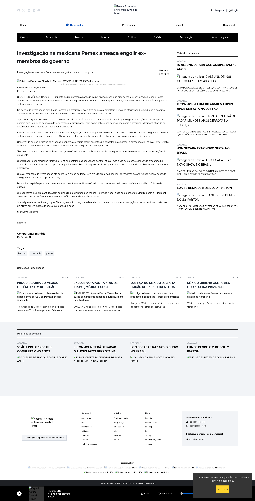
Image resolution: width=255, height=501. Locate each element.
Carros (24, 37)
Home (23, 25)
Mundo (79, 37)
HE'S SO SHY (54, 491)
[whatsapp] (26, 237)
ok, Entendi (223, 489)
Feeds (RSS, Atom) (153, 440)
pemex (49, 253)
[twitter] (22, 237)
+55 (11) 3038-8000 (197, 439)
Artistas (117, 431)
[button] (18, 10)
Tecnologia (185, 37)
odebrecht (36, 253)
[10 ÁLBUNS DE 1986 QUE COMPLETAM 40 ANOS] (207, 78)
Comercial (229, 25)
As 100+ (117, 440)
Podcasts (179, 25)
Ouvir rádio (76, 25)
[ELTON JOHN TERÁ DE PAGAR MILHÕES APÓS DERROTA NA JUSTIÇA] (207, 120)
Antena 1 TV (119, 427)
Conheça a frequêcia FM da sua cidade (44, 437)
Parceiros (149, 418)
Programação (119, 422)
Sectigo (148, 435)
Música (105, 37)
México (22, 253)
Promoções (128, 25)
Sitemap (148, 427)
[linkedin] (30, 237)
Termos (148, 444)
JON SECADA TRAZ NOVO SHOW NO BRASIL (203, 151)
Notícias (85, 422)
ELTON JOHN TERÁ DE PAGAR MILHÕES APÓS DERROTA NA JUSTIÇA (205, 107)
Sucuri (148, 431)
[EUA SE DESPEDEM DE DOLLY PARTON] (207, 197)
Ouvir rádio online (121, 418)
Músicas (117, 435)
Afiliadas (85, 431)
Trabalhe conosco (89, 444)
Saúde (157, 37)
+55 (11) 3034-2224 (197, 422)
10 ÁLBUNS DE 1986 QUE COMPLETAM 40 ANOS (207, 67)
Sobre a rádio (87, 418)
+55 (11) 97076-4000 (197, 426)
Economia (51, 37)
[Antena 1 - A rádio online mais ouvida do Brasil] (127, 10)
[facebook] (18, 237)
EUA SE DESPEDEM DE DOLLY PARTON (204, 188)
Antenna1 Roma (151, 422)
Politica (132, 37)
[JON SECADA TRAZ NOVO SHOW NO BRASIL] (207, 162)
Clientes (85, 435)
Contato (84, 440)
